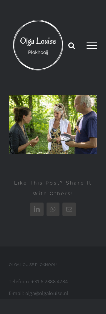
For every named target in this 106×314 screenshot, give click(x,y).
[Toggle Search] (71, 45)
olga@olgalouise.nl (46, 293)
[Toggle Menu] (92, 45)
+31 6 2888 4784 (49, 281)
